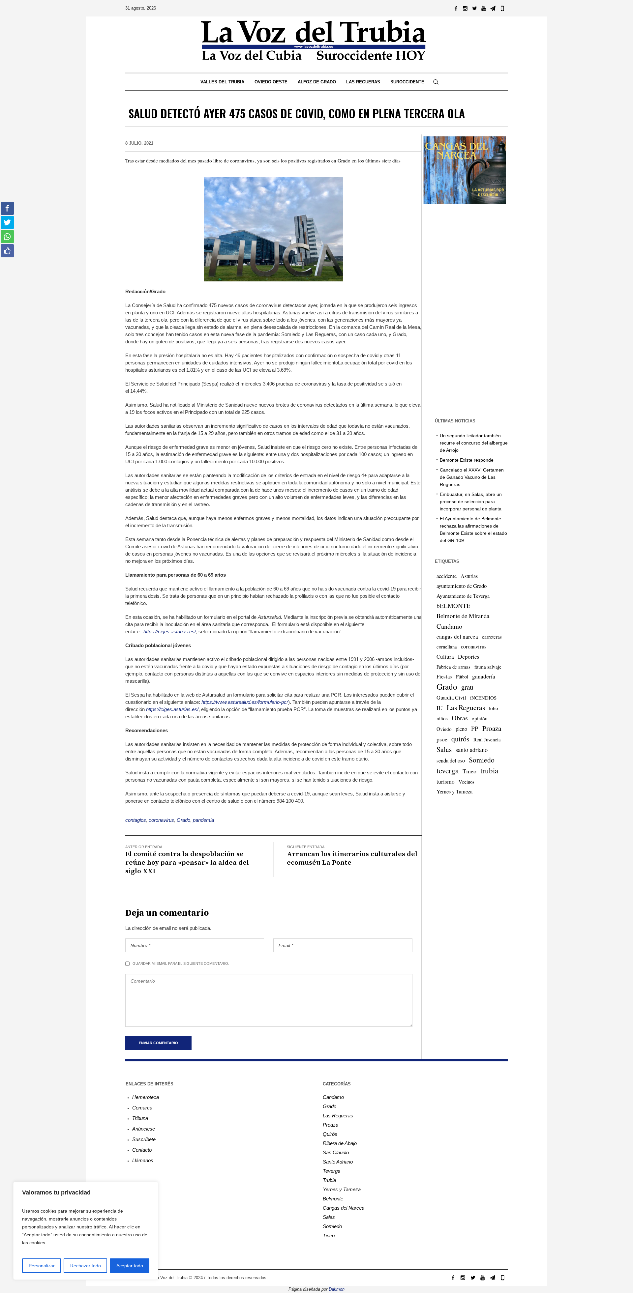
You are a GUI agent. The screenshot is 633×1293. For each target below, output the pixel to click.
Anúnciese (143, 1129)
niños (442, 718)
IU (440, 708)
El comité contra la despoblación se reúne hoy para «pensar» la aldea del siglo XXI (187, 863)
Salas (444, 749)
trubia (489, 770)
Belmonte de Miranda (463, 616)
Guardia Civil (451, 697)
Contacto (142, 1150)
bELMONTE (453, 605)
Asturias (469, 576)
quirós (460, 738)
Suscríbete (144, 1139)
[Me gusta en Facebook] (7, 250)
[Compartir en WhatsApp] (7, 236)
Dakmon (337, 1289)
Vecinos (466, 781)
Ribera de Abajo (340, 1143)
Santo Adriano (338, 1161)
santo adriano (472, 750)
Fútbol (462, 676)
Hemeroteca (145, 1097)
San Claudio (336, 1152)
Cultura (445, 656)
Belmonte (333, 1198)
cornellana (447, 647)
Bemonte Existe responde (467, 460)
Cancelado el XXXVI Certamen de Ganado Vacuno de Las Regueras (472, 477)
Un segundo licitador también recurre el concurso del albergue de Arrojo (474, 443)
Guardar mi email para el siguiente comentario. (181, 963)
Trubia (329, 1180)
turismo (446, 781)
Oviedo (444, 729)
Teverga (331, 1171)
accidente (447, 576)
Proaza (491, 728)
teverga (448, 770)
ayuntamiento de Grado (462, 585)
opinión (480, 718)
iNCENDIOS (483, 697)
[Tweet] (7, 222)
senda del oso (451, 760)
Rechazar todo (85, 1265)
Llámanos (142, 1160)
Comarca (142, 1107)
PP (474, 728)
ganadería (483, 676)
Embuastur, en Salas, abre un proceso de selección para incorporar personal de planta (471, 501)
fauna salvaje (487, 666)
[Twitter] (474, 8)
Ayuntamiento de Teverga (463, 595)
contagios (135, 820)
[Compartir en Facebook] (7, 208)
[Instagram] (465, 8)
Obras (460, 717)
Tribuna (140, 1118)
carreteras (492, 636)
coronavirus (161, 820)
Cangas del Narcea (343, 1208)
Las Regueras (466, 707)
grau (467, 687)
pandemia (203, 820)
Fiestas (444, 676)
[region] (85, 1231)
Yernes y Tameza (454, 791)
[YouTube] (483, 8)
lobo (493, 708)
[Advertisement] (464, 310)
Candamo (449, 626)
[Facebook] (456, 8)
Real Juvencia (487, 739)
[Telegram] (493, 8)
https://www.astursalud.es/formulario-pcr (244, 702)
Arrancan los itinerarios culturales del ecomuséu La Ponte (352, 858)
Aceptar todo (129, 1265)
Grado (183, 820)
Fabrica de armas (453, 666)
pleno (461, 729)
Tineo (469, 771)
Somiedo (482, 759)
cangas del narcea (457, 636)
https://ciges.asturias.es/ (169, 631)
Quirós (330, 1134)
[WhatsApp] (502, 8)
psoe (442, 739)
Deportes (468, 656)
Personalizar (42, 1265)
